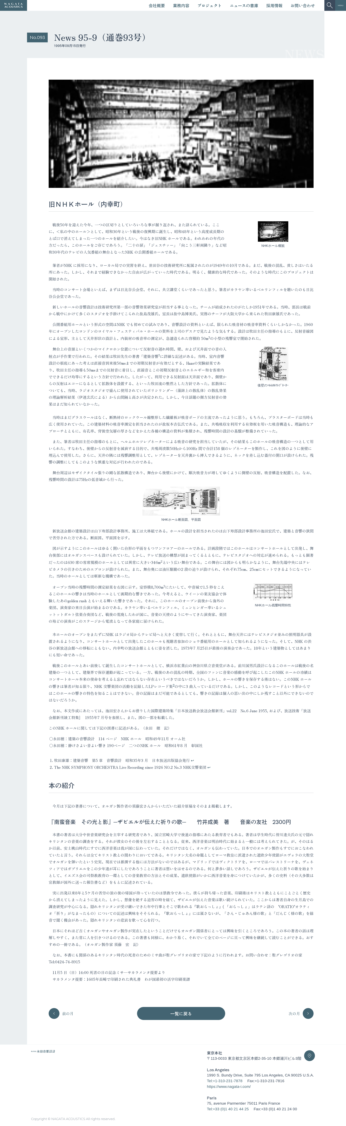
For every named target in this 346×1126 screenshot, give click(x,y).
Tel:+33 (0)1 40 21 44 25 (228, 1109)
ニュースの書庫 (244, 5)
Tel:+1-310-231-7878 (224, 1081)
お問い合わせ (303, 5)
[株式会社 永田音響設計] (43, 1052)
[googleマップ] (309, 1055)
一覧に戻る (181, 1013)
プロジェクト (209, 5)
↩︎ (192, 760)
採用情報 (274, 5)
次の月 (294, 1013)
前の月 (68, 1013)
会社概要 (157, 5)
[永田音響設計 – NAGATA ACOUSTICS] (13, 5)
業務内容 (181, 5)
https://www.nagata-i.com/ (229, 1086)
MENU (340, 5)
